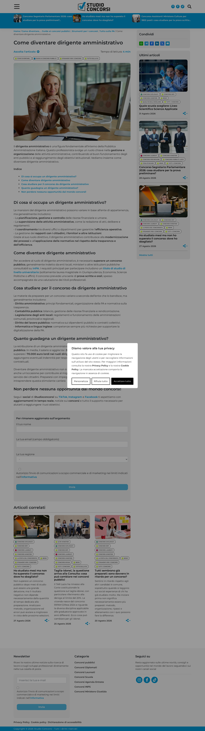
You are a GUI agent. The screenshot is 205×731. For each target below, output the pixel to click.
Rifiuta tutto (101, 381)
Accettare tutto (122, 381)
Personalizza (81, 381)
